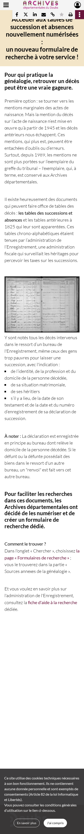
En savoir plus (26, 823)
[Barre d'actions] (79, 14)
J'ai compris (55, 823)
